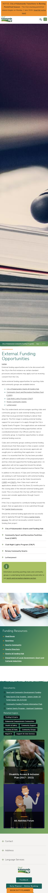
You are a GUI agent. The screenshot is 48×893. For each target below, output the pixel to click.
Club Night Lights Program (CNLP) (20, 398)
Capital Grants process (14, 509)
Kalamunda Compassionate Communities (19, 721)
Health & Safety (11, 726)
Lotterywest (11, 405)
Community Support (28, 726)
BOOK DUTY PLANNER (20, 890)
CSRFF (4, 482)
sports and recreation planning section (21, 578)
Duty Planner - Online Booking (24, 886)
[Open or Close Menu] (45, 19)
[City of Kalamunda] (6, 19)
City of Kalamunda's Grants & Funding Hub (23, 389)
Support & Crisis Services (26, 734)
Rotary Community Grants (17, 402)
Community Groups (29, 730)
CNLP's (13, 482)
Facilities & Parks (11, 730)
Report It (8, 734)
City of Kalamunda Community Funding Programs (18, 344)
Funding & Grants (11, 717)
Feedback (24, 880)
